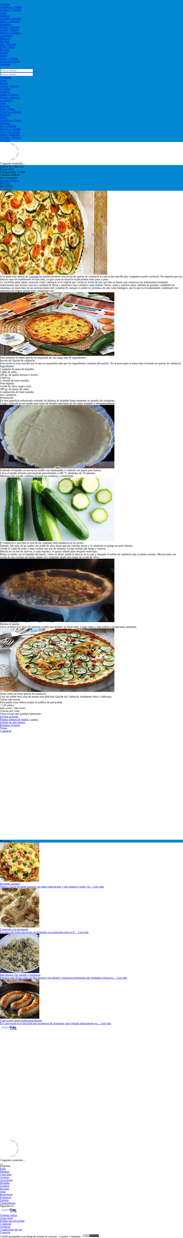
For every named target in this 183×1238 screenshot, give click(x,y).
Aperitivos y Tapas (10, 7)
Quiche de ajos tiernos (12, 722)
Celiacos (5, 15)
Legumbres (6, 35)
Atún (3, 1191)
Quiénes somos (8, 1215)
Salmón (4, 1200)
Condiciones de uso (11, 1229)
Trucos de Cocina (10, 61)
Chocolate (5, 1174)
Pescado (4, 49)
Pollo (3, 1168)
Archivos (5, 1226)
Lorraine (33, 276)
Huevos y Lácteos (10, 32)
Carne (3, 12)
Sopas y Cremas (9, 58)
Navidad (5, 41)
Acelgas (4, 1177)
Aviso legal (6, 1218)
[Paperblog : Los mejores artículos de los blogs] (9, 1029)
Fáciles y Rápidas (10, 27)
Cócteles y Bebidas (11, 18)
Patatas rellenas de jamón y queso (19, 719)
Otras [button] (3, 103)
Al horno (5, 4)
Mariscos (5, 38)
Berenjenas (6, 1194)
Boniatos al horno (10, 725)
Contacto (5, 1232)
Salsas (3, 55)
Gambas (4, 1185)
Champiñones (8, 1203)
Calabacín (5, 730)
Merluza (4, 1171)
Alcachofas (6, 1180)
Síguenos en (7, 1205)
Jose (7, 183)
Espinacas (5, 1197)
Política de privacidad (12, 1220)
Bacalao (4, 1188)
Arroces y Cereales (10, 9)
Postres (4, 52)
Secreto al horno (9, 716)
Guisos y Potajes (9, 29)
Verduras (5, 64)
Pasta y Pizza (7, 47)
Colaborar (5, 1223)
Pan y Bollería (8, 44)
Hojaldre (5, 1183)
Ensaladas (5, 24)
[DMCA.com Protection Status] (90, 1236)
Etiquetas (5, 1165)
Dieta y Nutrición (10, 21)
